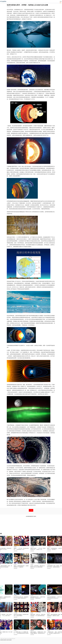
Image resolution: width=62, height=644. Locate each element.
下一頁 (31, 510)
